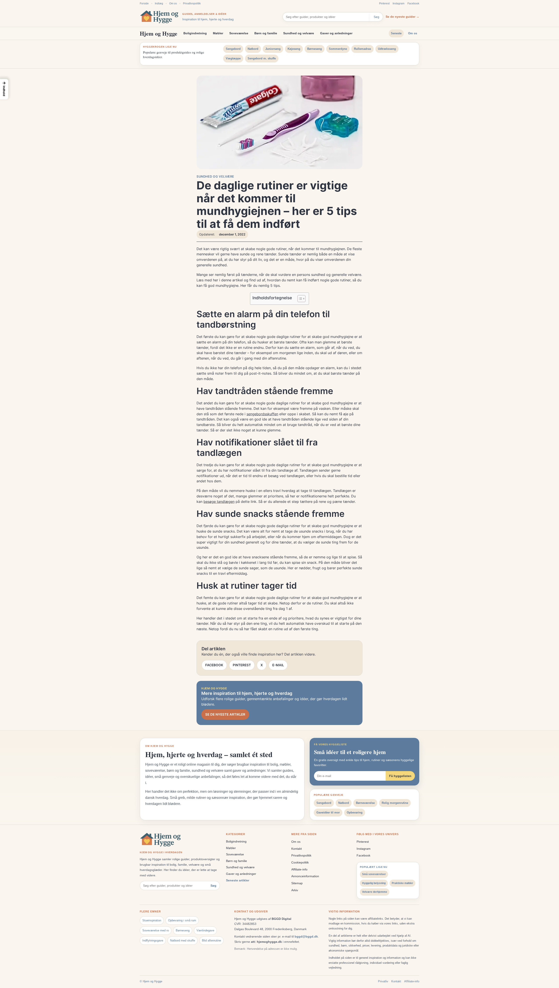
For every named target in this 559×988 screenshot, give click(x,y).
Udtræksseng (387, 48)
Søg (376, 17)
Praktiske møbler (402, 883)
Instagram (398, 3)
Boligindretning (195, 33)
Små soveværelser (374, 874)
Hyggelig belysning (374, 883)
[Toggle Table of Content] (299, 298)
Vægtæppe (233, 58)
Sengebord (233, 48)
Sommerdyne (338, 48)
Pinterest (384, 3)
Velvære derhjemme (374, 891)
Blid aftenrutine (211, 940)
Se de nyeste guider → (402, 16)
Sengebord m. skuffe (262, 58)
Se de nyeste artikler (225, 714)
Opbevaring (354, 812)
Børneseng (314, 48)
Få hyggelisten (400, 776)
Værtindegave (205, 930)
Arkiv (294, 890)
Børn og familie (265, 33)
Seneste (396, 33)
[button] (4, 89)
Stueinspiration (151, 920)
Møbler (218, 33)
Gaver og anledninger (336, 33)
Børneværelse (365, 803)
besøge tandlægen (219, 501)
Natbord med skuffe (182, 940)
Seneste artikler (237, 880)
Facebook (413, 3)
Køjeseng (294, 48)
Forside (144, 3)
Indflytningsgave (152, 940)
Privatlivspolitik (192, 3)
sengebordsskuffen (262, 414)
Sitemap (297, 883)
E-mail (278, 665)
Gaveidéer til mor (328, 812)
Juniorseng (273, 48)
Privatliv (383, 981)
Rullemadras (362, 48)
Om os (173, 3)
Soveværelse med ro (155, 930)
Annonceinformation (305, 876)
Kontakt (296, 848)
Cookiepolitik (300, 862)
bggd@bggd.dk (306, 936)
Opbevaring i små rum (182, 920)
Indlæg (159, 3)
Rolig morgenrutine (395, 803)
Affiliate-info (299, 869)
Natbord (253, 48)
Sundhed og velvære (298, 33)
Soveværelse (238, 33)
